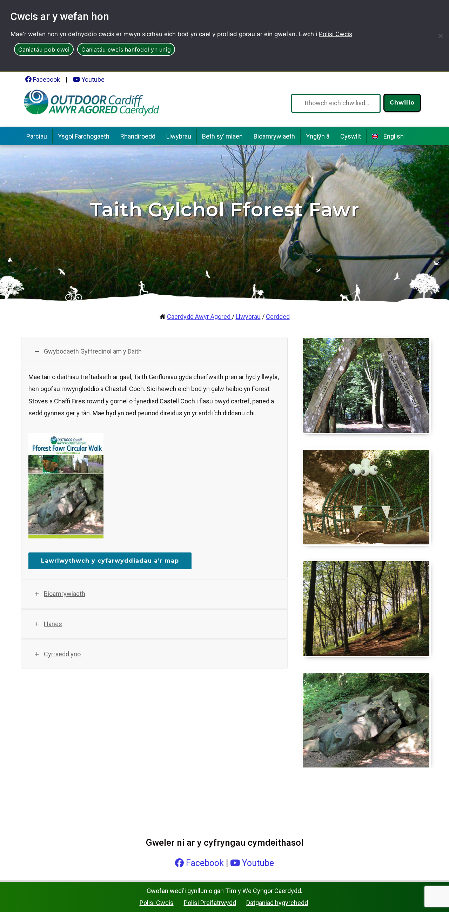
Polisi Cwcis (335, 34)
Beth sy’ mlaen (222, 136)
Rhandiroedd (137, 136)
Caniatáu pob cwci (43, 49)
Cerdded (278, 316)
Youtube (92, 79)
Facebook (46, 79)
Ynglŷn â (317, 136)
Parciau (36, 136)
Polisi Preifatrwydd (210, 902)
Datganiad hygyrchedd (277, 902)
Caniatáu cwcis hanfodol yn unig (126, 49)
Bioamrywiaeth (274, 136)
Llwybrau (178, 136)
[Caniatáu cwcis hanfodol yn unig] (440, 35)
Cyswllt (350, 136)
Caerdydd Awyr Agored (199, 316)
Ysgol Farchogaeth (83, 136)
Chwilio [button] (402, 102)
